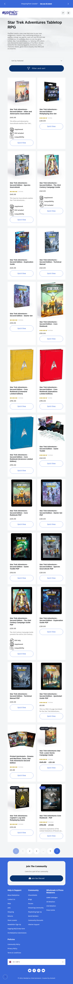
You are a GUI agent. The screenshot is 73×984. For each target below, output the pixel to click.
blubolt (52, 978)
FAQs (9, 903)
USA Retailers (51, 906)
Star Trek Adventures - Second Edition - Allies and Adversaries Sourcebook (21, 111)
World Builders (33, 916)
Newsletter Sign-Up (14, 924)
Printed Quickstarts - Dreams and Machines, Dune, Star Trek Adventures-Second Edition (21, 759)
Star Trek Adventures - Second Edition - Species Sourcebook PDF (50, 567)
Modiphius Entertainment (32, 978)
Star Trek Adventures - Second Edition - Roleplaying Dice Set (49, 111)
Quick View (21, 143)
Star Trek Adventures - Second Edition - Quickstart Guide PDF (51, 696)
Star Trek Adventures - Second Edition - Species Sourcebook (20, 185)
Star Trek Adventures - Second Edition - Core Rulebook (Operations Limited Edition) (49, 390)
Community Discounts (35, 920)
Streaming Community (36, 908)
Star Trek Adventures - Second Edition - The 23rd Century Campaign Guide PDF (20, 621)
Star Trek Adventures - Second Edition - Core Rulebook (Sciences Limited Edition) (21, 458)
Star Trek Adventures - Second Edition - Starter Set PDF (51, 513)
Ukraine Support (33, 924)
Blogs (30, 899)
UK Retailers (50, 902)
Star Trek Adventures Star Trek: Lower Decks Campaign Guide (50, 753)
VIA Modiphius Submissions (17, 933)
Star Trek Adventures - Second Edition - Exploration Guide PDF (51, 620)
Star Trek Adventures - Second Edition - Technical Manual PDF (21, 696)
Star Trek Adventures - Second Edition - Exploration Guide (21, 262)
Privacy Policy (12, 948)
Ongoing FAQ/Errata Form (16, 929)
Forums (30, 903)
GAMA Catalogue (52, 897)
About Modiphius (13, 895)
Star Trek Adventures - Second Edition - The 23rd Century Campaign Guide (50, 185)
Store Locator (12, 920)
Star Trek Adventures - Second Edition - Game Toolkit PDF (19, 567)
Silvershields (32, 895)
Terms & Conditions (14, 953)
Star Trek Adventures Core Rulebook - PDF (50, 817)
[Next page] (57, 851)
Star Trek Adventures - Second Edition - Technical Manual (50, 262)
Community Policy (14, 944)
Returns (10, 916)
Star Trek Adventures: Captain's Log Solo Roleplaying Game (19, 818)
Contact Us (11, 899)
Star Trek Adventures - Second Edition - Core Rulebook (49, 324)
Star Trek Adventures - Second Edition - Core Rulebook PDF (19, 513)
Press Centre (50, 910)
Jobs (9, 908)
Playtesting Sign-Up (35, 912)
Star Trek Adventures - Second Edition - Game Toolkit (49, 449)
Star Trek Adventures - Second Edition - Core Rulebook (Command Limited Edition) (19, 390)
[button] (5, 4)
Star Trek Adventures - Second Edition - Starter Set (21, 315)
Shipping (11, 912)
